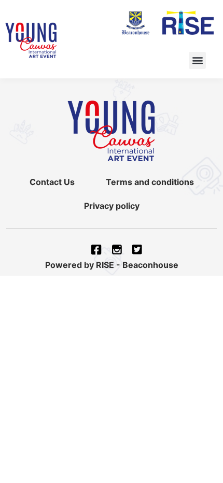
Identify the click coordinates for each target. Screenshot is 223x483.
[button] (197, 60)
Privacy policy (112, 206)
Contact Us (52, 182)
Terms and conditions (150, 182)
